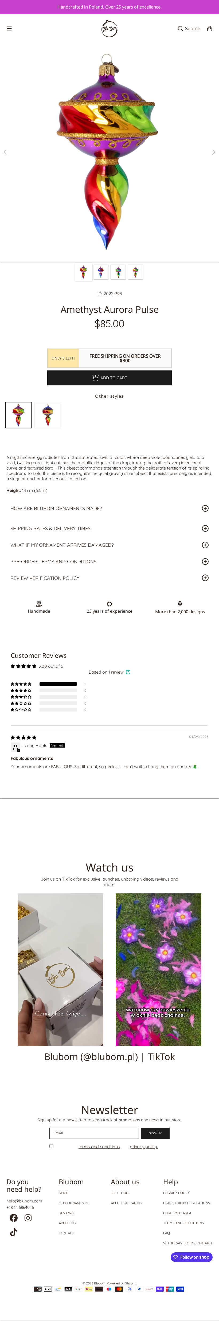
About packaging (126, 1203)
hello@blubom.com (24, 1200)
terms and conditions (99, 1146)
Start (64, 1193)
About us (67, 1223)
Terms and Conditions (183, 1223)
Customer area (177, 1213)
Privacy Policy (176, 1193)
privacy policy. (144, 1146)
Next (213, 152)
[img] (23, 737)
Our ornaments (73, 1203)
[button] (9, 28)
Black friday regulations (186, 1203)
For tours (120, 1193)
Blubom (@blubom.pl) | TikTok (109, 1056)
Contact (66, 1233)
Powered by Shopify (121, 1283)
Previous (5, 152)
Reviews (66, 1213)
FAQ (166, 1233)
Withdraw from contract (188, 1243)
